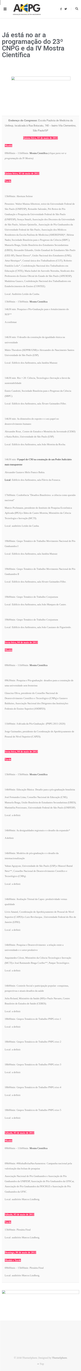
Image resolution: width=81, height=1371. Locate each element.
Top (41, 1363)
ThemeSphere (59, 1357)
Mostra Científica (38, 153)
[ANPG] (27, 9)
